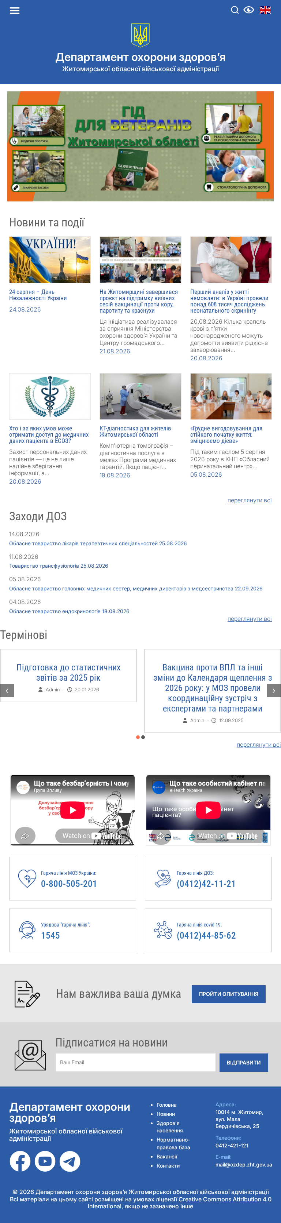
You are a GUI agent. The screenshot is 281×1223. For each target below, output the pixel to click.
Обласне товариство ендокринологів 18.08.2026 (69, 611)
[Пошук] (235, 10)
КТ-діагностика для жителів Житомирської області (135, 431)
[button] (138, 737)
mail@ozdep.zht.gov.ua (244, 1164)
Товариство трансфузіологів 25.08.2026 (58, 566)
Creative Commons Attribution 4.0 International (179, 1202)
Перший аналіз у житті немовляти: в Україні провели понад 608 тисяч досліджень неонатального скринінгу (229, 301)
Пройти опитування (228, 994)
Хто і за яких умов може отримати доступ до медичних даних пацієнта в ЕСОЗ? (49, 434)
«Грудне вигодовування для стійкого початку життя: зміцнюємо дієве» (226, 434)
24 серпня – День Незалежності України (38, 295)
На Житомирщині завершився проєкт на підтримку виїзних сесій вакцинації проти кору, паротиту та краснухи (139, 301)
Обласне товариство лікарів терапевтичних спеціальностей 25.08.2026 (98, 543)
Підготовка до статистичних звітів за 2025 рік (68, 672)
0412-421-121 (232, 1145)
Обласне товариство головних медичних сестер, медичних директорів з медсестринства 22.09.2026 (136, 588)
